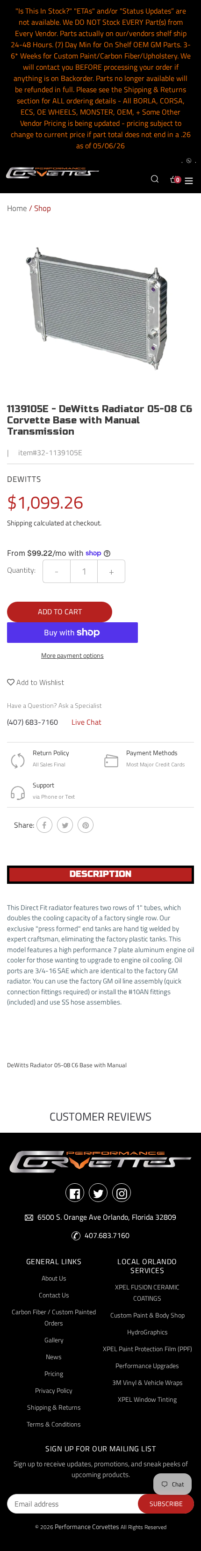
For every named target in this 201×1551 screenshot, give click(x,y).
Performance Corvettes (87, 1526)
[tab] (100, 875)
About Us (54, 1278)
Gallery (54, 1340)
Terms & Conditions (54, 1424)
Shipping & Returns (54, 1407)
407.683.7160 (107, 1235)
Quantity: (21, 569)
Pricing (53, 1373)
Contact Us (54, 1295)
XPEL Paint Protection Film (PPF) (147, 1349)
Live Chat (86, 722)
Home (17, 208)
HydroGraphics (147, 1332)
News (54, 1357)
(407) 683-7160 (32, 722)
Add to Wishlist (39, 682)
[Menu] (188, 179)
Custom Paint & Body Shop (147, 1315)
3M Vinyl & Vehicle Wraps (147, 1382)
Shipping (19, 522)
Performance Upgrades (147, 1365)
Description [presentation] (100, 874)
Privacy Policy (53, 1390)
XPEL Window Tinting (147, 1399)
